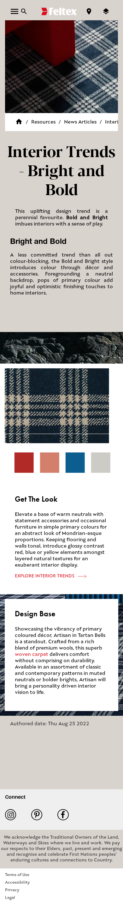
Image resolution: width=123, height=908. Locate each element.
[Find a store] (89, 11)
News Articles (80, 122)
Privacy (12, 890)
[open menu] (14, 11)
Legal (10, 898)
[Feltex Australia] (59, 11)
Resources (43, 122)
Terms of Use (17, 875)
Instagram (13, 814)
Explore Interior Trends (44, 576)
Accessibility (17, 882)
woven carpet (31, 654)
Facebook (65, 814)
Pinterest (39, 814)
